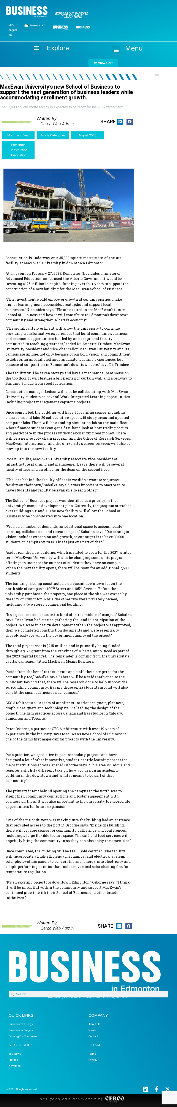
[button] (116, 50)
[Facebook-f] (157, 1089)
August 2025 (87, 135)
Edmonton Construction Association (18, 150)
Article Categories (52, 135)
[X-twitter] (168, 1089)
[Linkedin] (146, 1089)
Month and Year (18, 135)
